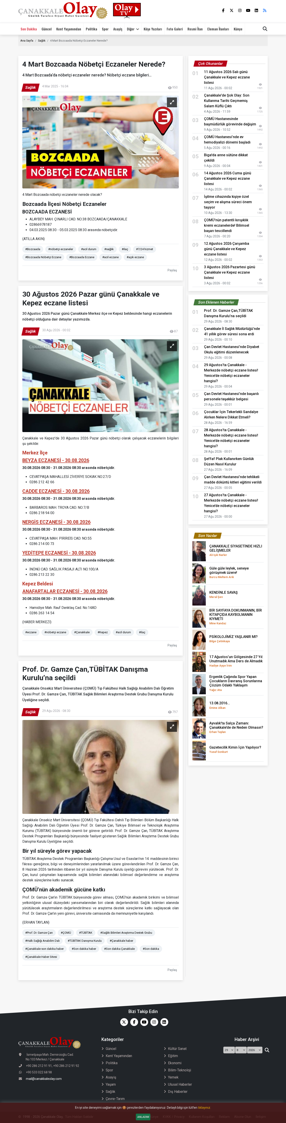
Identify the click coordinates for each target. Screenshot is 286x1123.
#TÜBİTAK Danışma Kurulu (85, 940)
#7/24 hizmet (144, 249)
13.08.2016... (219, 705)
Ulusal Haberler (180, 1084)
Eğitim (173, 1056)
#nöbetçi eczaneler (60, 249)
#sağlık (109, 249)
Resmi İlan (195, 29)
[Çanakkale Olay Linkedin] (163, 1022)
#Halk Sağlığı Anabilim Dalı (42, 940)
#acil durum (88, 249)
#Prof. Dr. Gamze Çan (39, 932)
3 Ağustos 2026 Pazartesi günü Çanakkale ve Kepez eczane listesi (229, 272)
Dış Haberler (177, 1091)
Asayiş (117, 29)
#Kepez (103, 632)
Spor (105, 29)
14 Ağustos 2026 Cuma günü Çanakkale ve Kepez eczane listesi (227, 178)
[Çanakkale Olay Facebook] (133, 1022)
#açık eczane (135, 257)
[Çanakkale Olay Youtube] (143, 1022)
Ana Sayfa (26, 40)
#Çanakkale (82, 632)
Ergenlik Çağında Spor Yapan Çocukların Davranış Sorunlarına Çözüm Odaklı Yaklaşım (235, 683)
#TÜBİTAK (85, 932)
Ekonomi (174, 1063)
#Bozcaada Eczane (81, 257)
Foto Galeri (175, 29)
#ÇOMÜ (66, 932)
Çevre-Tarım (115, 1099)
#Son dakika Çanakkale (119, 948)
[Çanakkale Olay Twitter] (123, 1022)
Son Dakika (29, 29)
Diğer (131, 29)
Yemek (173, 1077)
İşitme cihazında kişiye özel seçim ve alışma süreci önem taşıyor (228, 201)
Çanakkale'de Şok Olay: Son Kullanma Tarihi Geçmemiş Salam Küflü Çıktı (226, 100)
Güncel (47, 29)
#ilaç (125, 249)
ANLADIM (143, 1117)
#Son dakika (151, 948)
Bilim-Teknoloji (179, 1070)
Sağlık (41, 40)
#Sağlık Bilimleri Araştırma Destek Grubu (126, 932)
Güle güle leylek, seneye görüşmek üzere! (229, 572)
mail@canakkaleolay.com (44, 1079)
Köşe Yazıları (153, 29)
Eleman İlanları (218, 29)
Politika (91, 29)
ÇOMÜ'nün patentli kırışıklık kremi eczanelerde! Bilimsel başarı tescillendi (226, 225)
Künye (238, 29)
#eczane (30, 632)
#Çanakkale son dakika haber (44, 948)
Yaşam (111, 1084)
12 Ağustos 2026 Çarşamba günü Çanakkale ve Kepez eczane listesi (226, 248)
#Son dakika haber (84, 948)
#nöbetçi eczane (55, 632)
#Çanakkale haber (121, 940)
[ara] (267, 1050)
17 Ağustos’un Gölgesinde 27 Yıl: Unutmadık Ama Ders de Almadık (236, 661)
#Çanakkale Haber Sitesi (41, 956)
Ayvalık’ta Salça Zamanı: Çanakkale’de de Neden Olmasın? (236, 727)
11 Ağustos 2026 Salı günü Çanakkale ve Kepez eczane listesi (227, 77)
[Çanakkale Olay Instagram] (153, 1022)
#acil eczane (110, 257)
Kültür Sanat (177, 1049)
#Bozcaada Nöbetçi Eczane (43, 257)
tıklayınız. (204, 1107)
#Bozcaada (32, 249)
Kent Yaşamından (68, 29)
